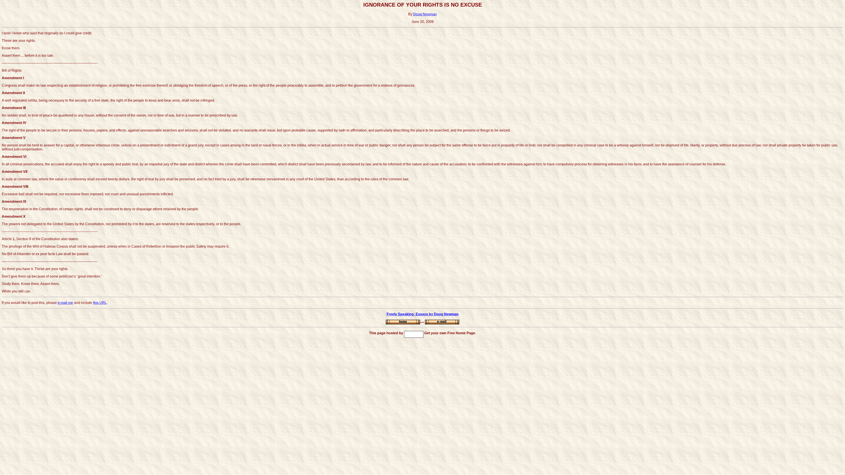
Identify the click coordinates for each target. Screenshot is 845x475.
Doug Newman (425, 14)
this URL (100, 303)
